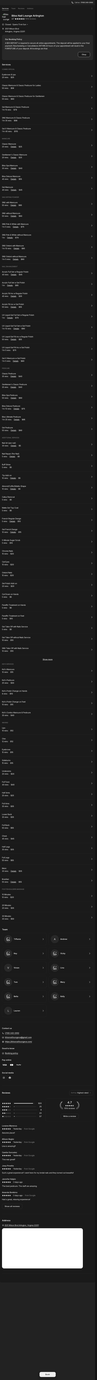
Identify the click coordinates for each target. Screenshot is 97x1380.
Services (5, 8)
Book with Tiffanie (24, 939)
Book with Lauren (24, 1011)
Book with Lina (71, 968)
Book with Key (24, 953)
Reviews (21, 8)
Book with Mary (71, 982)
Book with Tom (24, 982)
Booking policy (11, 1053)
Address (30, 8)
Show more (48, 659)
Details (13, 147)
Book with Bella (24, 996)
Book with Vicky (71, 953)
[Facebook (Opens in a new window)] (9, 1077)
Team (13, 8)
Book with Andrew (71, 939)
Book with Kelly (71, 996)
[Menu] (91, 8)
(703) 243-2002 (87, 2)
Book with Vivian (24, 968)
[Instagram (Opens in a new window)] (3, 1077)
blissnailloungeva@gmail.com (18, 1037)
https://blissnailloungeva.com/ (18, 1042)
